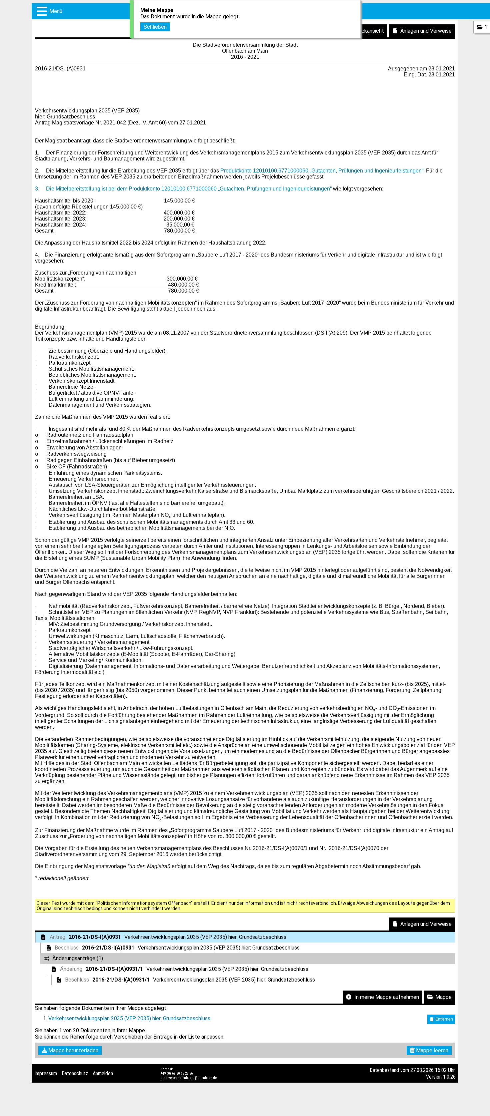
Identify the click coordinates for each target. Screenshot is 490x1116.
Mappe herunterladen (72, 1050)
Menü (55, 11)
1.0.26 (449, 1077)
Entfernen (443, 1019)
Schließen (155, 27)
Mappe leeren (431, 1050)
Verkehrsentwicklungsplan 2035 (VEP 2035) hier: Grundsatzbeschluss (129, 1018)
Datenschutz (75, 1073)
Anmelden (103, 1073)
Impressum (45, 1073)
